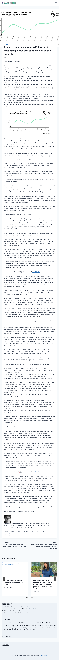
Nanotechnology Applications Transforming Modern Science (15, 608)
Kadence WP (43, 655)
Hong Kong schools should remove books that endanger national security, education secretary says (44, 545)
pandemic (25, 531)
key (48, 625)
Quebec (41, 627)
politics (37, 531)
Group (9, 625)
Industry (45, 625)
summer (9, 629)
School (50, 627)
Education (6, 44)
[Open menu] (56, 3)
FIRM (3, 625)
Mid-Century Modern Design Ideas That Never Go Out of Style (16, 612)
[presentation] (15, 569)
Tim (24, 629)
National (10, 627)
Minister (5, 627)
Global (6, 625)
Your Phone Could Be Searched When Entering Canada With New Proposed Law (14, 544)
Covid (33, 622)
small (6, 629)
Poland (32, 531)
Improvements (35, 625)
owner (28, 627)
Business (8, 622)
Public (48, 531)
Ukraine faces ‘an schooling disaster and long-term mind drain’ (14, 582)
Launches (51, 625)
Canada (21, 623)
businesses (15, 622)
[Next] (55, 579)
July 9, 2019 (36, 472)
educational (52, 622)
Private (43, 531)
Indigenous (41, 625)
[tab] (26, 597)
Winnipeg (33, 629)
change (30, 622)
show (3, 629)
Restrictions (46, 627)
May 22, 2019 (36, 272)
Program (35, 627)
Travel (28, 629)
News (14, 627)
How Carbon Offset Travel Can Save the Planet (12, 606)
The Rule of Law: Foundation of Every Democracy (13, 610)
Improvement (25, 625)
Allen (3, 622)
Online (18, 627)
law (54, 625)
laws (3, 627)
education (12, 531)
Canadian (26, 622)
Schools (7, 534)
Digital (38, 623)
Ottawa (25, 627)
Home (16, 625)
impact (19, 531)
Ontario (22, 627)
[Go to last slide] (4, 579)
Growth (12, 625)
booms (6, 531)
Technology (17, 629)
